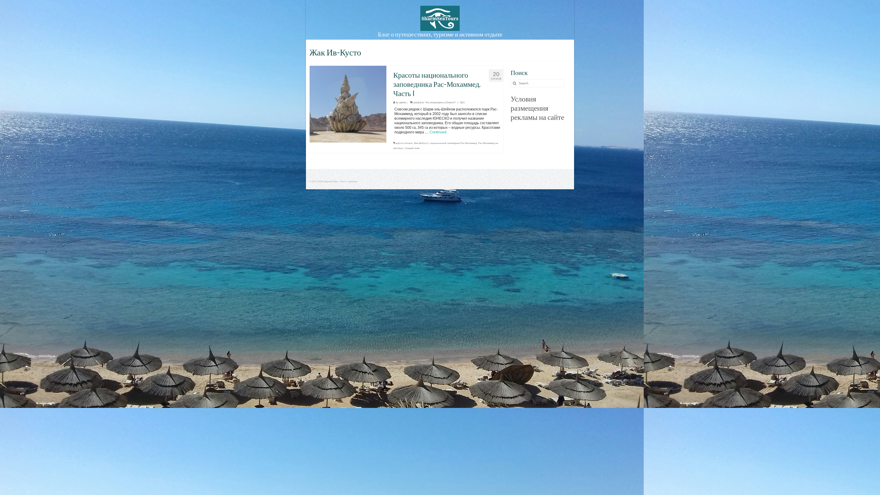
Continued (437, 132)
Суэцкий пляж (412, 148)
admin (402, 102)
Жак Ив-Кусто (421, 143)
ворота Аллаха (404, 143)
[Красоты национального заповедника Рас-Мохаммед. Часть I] (348, 104)
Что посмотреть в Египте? (440, 102)
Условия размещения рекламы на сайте (537, 107)
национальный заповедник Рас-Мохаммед (453, 143)
